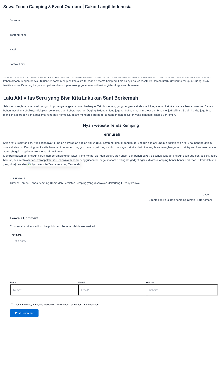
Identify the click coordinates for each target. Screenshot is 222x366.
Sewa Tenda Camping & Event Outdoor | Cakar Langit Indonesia (67, 6)
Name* (14, 282)
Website (150, 282)
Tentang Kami (18, 34)
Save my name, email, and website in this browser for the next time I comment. (57, 304)
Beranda (15, 20)
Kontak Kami (17, 64)
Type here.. (16, 234)
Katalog (14, 49)
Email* (81, 282)
